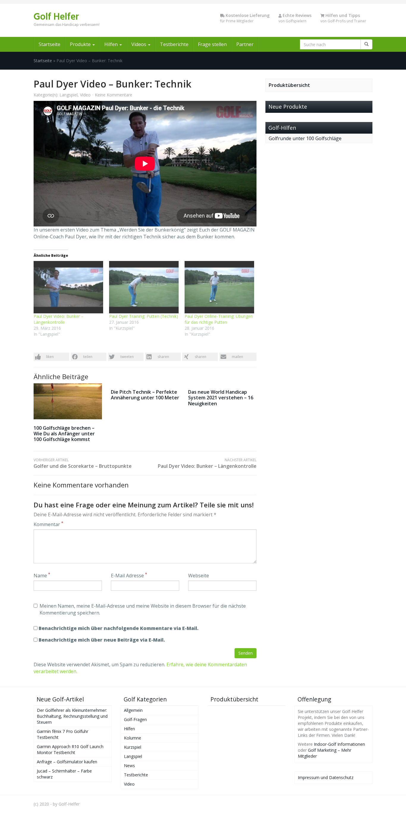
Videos (139, 44)
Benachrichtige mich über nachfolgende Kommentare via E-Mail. (119, 628)
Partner (245, 44)
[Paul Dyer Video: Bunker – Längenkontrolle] (68, 287)
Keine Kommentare (113, 95)
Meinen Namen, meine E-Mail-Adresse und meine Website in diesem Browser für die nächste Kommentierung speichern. (143, 609)
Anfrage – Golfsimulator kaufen (67, 761)
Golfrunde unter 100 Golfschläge (305, 138)
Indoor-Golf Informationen (339, 744)
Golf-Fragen (135, 719)
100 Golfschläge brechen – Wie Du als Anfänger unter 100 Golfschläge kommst (64, 434)
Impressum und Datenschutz (325, 777)
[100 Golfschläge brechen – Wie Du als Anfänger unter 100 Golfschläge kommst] (68, 401)
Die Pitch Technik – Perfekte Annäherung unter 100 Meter (145, 395)
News (129, 765)
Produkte (81, 44)
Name (42, 575)
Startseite (49, 44)
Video (85, 95)
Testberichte (174, 44)
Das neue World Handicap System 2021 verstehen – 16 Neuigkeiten (220, 397)
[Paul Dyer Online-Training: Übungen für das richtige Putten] (219, 287)
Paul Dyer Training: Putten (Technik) (143, 316)
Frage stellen (212, 44)
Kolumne (132, 738)
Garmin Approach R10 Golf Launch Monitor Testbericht (70, 749)
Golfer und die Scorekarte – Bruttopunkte (83, 463)
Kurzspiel (132, 747)
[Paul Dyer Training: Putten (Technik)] (144, 287)
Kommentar (48, 524)
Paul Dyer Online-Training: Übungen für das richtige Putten (219, 319)
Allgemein (133, 710)
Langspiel (68, 95)
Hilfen (111, 44)
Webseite (198, 575)
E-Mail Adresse (129, 575)
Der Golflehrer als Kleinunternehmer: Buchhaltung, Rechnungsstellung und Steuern (72, 716)
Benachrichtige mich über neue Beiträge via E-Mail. (102, 640)
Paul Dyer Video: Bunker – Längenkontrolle (59, 319)
